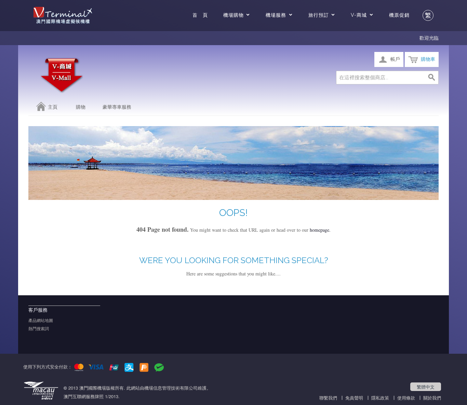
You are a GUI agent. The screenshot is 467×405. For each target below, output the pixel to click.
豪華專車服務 (117, 107)
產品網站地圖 (40, 320)
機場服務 (276, 15)
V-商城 (359, 15)
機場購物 (233, 15)
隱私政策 (380, 397)
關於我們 (432, 397)
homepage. (320, 230)
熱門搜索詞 (38, 328)
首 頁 (200, 15)
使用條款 (406, 397)
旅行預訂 (318, 15)
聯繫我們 (328, 397)
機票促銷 (399, 15)
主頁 (52, 107)
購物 (80, 107)
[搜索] (432, 77)
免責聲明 (354, 397)
